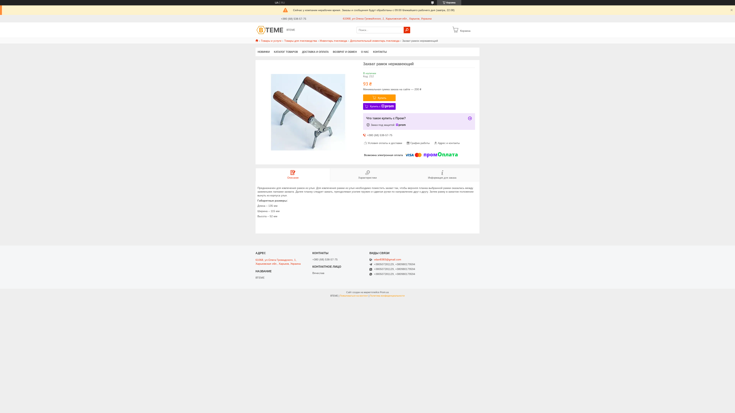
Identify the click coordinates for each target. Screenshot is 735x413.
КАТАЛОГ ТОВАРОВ (286, 51)
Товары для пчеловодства (300, 40)
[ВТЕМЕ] (270, 29)
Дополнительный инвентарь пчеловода (374, 40)
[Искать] (407, 30)
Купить (382, 97)
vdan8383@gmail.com (387, 259)
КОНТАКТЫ (380, 51)
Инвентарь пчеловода (333, 40)
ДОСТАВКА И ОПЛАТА (315, 51)
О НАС (365, 51)
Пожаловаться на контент (354, 295)
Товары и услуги (271, 40)
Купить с (375, 106)
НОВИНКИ (264, 51)
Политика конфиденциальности (387, 295)
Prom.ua (384, 292)
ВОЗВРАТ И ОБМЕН (345, 51)
